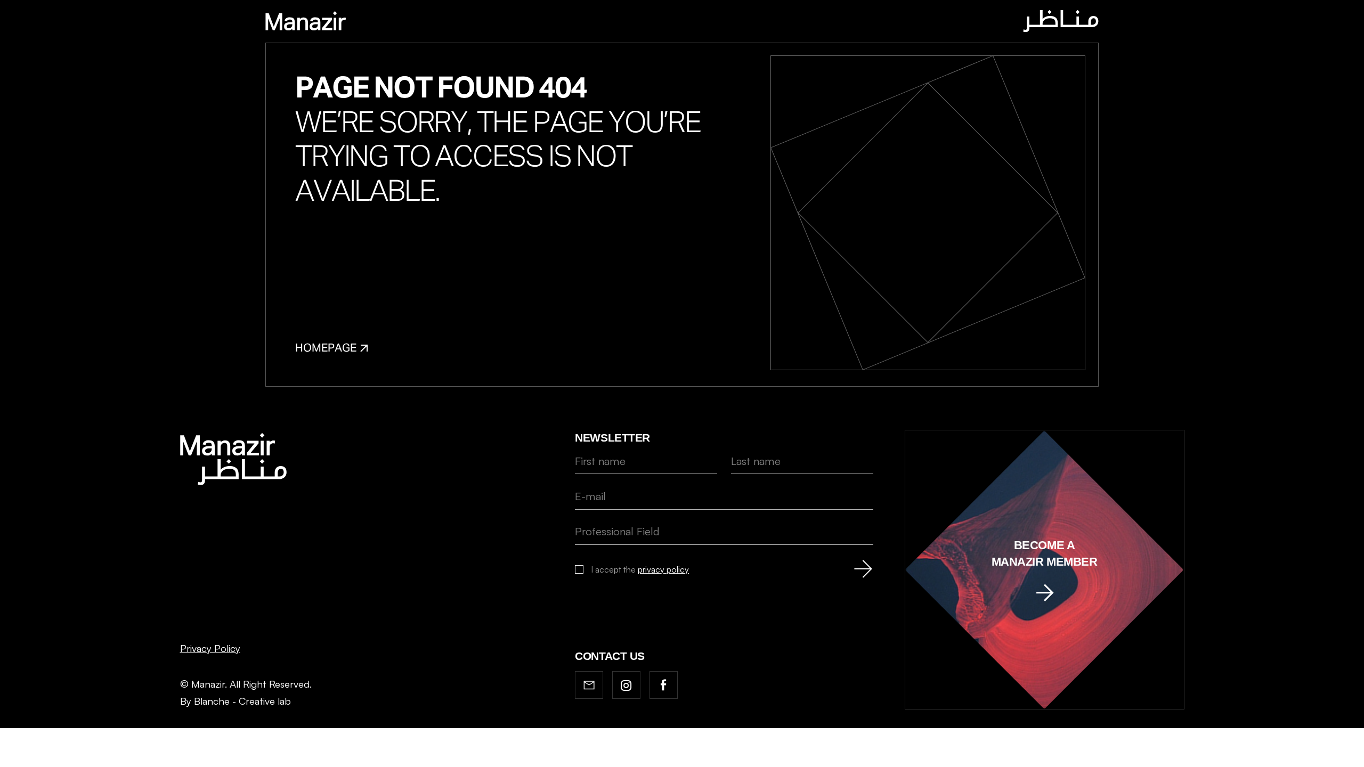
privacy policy (663, 569)
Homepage (325, 348)
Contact (811, 22)
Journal (647, 22)
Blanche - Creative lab (242, 701)
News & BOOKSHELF (728, 22)
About (594, 22)
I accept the (640, 569)
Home (550, 22)
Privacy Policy (210, 648)
